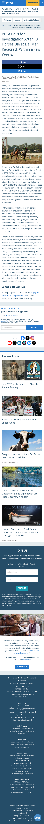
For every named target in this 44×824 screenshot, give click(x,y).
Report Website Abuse (16, 821)
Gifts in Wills (29, 766)
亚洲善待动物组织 (17, 792)
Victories (12, 712)
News (9, 25)
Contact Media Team (22, 747)
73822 (15, 316)
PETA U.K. (17, 782)
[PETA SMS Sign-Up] (15, 343)
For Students (30, 731)
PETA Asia (28, 790)
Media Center (15, 742)
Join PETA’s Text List (16, 717)
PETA (8, 316)
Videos (17, 20)
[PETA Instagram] (32, 338)
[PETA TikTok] (24, 343)
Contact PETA (29, 717)
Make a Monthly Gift (22, 758)
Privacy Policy (16, 818)
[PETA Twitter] (27, 338)
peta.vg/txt (4, 321)
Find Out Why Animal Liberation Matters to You (22, 709)
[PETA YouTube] (10, 343)
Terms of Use (27, 818)
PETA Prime (31, 712)
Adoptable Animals (31, 20)
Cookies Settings (31, 821)
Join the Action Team (16, 731)
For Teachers (22, 733)
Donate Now (14, 755)
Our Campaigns (27, 728)
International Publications (22, 720)
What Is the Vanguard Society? (22, 768)
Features (7, 20)
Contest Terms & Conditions (22, 810)
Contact (25, 808)
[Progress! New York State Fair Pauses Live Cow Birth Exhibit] (22, 447)
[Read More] (22, 642)
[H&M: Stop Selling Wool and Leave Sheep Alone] (22, 412)
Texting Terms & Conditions (22, 816)
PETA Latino (29, 792)
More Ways (29, 774)
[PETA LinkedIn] (19, 343)
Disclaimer (22, 813)
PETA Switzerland (17, 787)
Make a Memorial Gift (22, 761)
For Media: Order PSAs (24, 744)
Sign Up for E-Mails (22, 715)
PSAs (13, 744)
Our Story (18, 705)
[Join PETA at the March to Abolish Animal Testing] (22, 376)
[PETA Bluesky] (29, 343)
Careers (26, 705)
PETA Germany (15, 784)
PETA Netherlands (28, 784)
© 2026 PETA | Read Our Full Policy (22, 805)
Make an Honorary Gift (22, 763)
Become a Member (27, 755)
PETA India (28, 787)
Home (4, 25)
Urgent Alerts (15, 728)
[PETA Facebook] (23, 338)
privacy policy (21, 603)
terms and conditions (27, 597)
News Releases (27, 742)
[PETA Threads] (34, 343)
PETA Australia (17, 790)
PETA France (26, 782)
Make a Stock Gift (16, 766)
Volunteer (21, 712)
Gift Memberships (17, 774)
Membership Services (22, 771)
